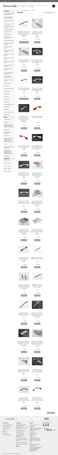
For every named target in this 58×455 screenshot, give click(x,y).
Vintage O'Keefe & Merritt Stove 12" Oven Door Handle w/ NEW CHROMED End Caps (24, 61)
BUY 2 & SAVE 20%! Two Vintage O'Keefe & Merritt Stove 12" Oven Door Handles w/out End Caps (37, 61)
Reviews (19, 6)
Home (19, 10)
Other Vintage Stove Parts (9, 112)
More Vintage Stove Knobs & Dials (9, 62)
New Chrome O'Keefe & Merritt (9, 27)
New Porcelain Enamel (9, 29)
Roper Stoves (6, 96)
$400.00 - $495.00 (7, 171)
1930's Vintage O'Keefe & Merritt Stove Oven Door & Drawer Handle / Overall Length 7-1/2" (23, 399)
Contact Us (46, 5)
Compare (24, 39)
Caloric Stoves (6, 86)
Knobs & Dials (7, 24)
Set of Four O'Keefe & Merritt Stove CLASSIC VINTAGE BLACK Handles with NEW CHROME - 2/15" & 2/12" (37, 203)
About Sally (24, 6)
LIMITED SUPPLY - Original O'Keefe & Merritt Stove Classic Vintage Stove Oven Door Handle (37, 90)
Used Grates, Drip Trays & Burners (9, 55)
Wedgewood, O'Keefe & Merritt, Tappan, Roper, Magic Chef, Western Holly (9, 125)
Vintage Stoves (7, 129)
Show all (18, 446)
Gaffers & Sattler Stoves (8, 88)
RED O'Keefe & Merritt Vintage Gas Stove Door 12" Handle (37, 117)
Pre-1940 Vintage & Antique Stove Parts (7, 77)
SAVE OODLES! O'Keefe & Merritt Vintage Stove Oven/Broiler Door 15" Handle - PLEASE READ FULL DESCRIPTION (23, 119)
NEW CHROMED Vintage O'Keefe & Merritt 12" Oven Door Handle (24, 259)
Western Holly (6, 135)
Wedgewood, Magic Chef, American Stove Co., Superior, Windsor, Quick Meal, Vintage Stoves (9, 140)
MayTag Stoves (7, 93)
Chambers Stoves (7, 83)
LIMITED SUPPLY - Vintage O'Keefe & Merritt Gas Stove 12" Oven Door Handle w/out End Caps (24, 174)
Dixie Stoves (6, 109)
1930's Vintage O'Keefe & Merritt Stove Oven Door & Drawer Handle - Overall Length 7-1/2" (37, 399)
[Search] (3, 1)
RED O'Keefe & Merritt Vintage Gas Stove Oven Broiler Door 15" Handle (23, 89)
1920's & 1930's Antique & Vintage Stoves (9, 147)
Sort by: (43, 12)
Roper (5, 144)
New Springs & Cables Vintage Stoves (8, 37)
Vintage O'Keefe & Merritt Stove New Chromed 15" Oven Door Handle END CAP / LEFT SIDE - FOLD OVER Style (37, 314)
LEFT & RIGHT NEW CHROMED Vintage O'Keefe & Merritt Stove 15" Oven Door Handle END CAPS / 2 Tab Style (24, 286)
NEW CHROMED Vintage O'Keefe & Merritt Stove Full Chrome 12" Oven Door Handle (37, 370)
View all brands (7, 156)
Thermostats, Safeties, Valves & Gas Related (8, 17)
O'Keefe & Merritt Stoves (8, 20)
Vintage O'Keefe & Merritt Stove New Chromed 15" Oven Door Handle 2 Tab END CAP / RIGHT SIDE (24, 371)
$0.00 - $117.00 (7, 161)
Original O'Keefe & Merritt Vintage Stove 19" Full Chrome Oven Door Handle (23, 314)
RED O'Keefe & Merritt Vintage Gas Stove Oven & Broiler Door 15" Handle (23, 147)
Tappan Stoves (7, 99)
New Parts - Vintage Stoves (7, 47)
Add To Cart (37, 42)
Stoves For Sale (40, 5)
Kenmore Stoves (7, 91)
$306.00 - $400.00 (7, 168)
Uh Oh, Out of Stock (24, 42)
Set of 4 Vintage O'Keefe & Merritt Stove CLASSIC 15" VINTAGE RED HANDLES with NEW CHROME (37, 174)
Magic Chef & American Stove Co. (8, 80)
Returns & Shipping (30, 6)
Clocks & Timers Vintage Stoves (8, 58)
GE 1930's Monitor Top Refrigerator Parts (8, 73)
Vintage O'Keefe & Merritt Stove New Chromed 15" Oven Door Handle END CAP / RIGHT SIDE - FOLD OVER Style (24, 343)
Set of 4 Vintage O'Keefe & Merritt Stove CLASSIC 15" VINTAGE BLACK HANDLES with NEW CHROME (24, 231)
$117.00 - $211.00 (7, 163)
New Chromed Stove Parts (9, 40)
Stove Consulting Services (22, 5)
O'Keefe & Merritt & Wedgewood (7, 132)
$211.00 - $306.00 (7, 166)
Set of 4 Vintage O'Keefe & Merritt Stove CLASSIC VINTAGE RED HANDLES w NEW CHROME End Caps (37, 231)
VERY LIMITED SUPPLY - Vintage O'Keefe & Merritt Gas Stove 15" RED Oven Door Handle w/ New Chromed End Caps (24, 33)
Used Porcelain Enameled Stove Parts (8, 51)
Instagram (44, 425)
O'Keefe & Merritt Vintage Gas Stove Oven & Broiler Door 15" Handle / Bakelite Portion (37, 147)
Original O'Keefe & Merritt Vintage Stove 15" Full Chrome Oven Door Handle (37, 286)
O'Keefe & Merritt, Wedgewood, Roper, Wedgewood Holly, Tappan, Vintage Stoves (8, 152)
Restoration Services (32, 5)
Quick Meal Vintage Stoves (9, 104)
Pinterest (46, 425)
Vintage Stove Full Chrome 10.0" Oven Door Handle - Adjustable (37, 258)
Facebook (48, 425)
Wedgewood (6, 122)
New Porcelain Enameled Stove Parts (8, 44)
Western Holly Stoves (8, 34)
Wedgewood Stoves (7, 31)
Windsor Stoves (7, 106)
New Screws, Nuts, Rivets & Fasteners (9, 66)
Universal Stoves (7, 101)
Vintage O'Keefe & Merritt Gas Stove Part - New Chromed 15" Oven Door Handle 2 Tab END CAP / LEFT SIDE (37, 343)
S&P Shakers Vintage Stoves (8, 69)
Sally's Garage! (6, 114)
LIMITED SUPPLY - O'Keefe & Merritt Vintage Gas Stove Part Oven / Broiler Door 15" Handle (23, 202)
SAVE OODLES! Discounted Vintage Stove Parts (9, 14)
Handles (6, 22)
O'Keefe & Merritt (7, 119)
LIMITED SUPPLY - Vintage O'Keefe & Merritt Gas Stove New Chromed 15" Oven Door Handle (37, 33)
